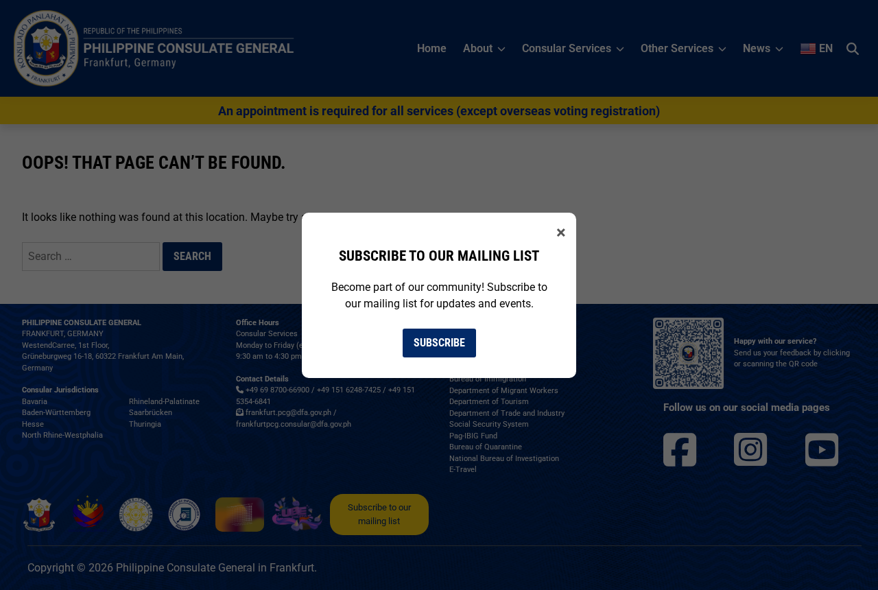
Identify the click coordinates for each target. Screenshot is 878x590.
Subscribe (439, 342)
